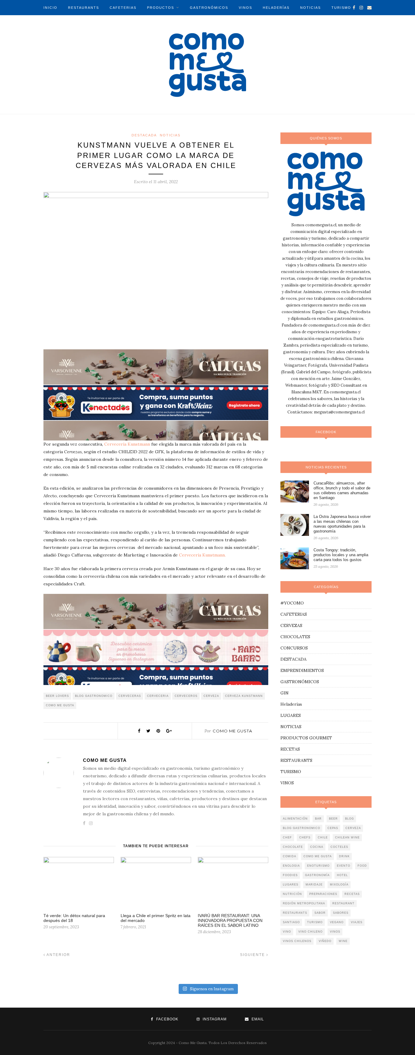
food (362, 865)
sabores (340, 912)
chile (323, 837)
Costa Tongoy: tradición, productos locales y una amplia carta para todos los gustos (341, 555)
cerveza (211, 695)
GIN (284, 693)
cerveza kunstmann (244, 695)
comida (289, 856)
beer (333, 818)
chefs (304, 837)
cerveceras (129, 695)
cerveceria (158, 695)
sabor (320, 912)
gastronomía (317, 875)
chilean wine (347, 837)
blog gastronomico (93, 695)
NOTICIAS (310, 7)
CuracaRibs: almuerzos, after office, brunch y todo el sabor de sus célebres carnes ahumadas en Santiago (342, 490)
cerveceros (186, 695)
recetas (352, 894)
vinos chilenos (297, 941)
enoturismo (318, 865)
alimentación (295, 818)
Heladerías (291, 704)
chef (287, 837)
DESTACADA (144, 135)
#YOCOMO (292, 603)
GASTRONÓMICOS (209, 7)
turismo (315, 922)
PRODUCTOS (160, 7)
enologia (291, 865)
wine (343, 941)
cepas (333, 828)
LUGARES (290, 715)
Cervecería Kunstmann (127, 444)
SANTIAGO (291, 922)
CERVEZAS (291, 625)
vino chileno (310, 931)
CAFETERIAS (123, 7)
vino (287, 931)
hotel (342, 875)
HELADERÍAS (276, 7)
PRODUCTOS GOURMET (306, 738)
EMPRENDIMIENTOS (302, 670)
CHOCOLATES (295, 636)
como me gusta (60, 705)
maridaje (314, 884)
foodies (290, 875)
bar (318, 818)
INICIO (50, 7)
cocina (316, 846)
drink (344, 856)
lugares (290, 884)
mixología (339, 884)
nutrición (292, 894)
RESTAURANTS (83, 7)
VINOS (245, 7)
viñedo (325, 941)
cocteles (339, 846)
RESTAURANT (343, 903)
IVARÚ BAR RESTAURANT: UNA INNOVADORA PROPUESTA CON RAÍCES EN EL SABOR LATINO (230, 920)
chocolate (293, 846)
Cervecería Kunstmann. (202, 555)
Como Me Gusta (232, 730)
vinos (335, 931)
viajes (356, 922)
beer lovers (57, 695)
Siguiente (253, 955)
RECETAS (290, 749)
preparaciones (323, 894)
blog (349, 818)
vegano (337, 922)
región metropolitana (304, 903)
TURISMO (341, 7)
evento (343, 865)
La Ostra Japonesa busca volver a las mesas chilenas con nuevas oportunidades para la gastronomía (342, 523)
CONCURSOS (294, 648)
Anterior (57, 955)
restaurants (295, 912)
